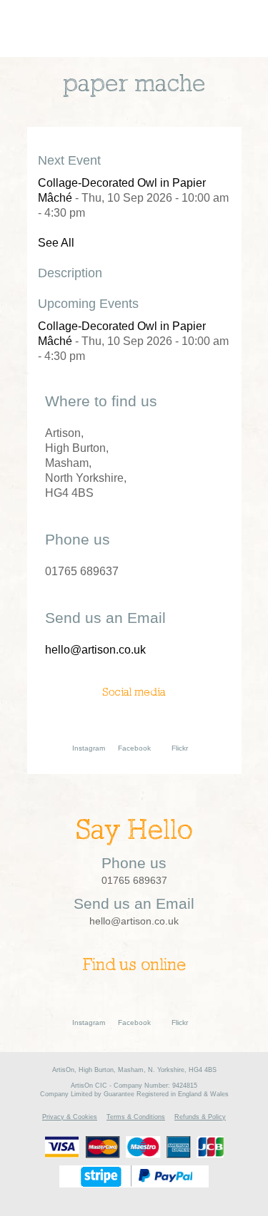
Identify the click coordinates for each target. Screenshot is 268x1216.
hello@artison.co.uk (95, 650)
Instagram (88, 748)
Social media (134, 693)
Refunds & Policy (200, 1116)
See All (56, 243)
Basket (181, 28)
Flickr (180, 748)
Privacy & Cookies (69, 1116)
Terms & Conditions (135, 1116)
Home (66, 29)
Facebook (134, 748)
